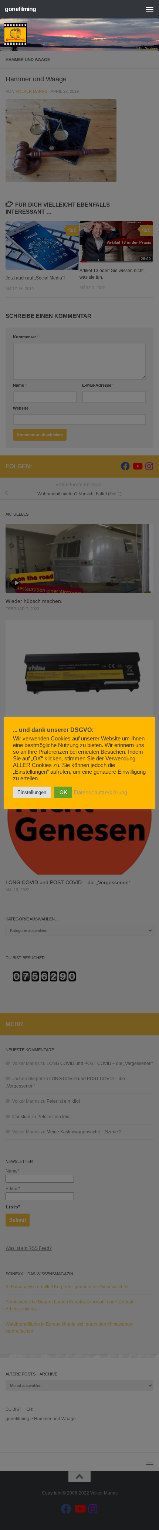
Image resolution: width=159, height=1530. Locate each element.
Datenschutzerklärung (100, 792)
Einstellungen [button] (31, 792)
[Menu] (150, 9)
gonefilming (20, 9)
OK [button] (63, 792)
